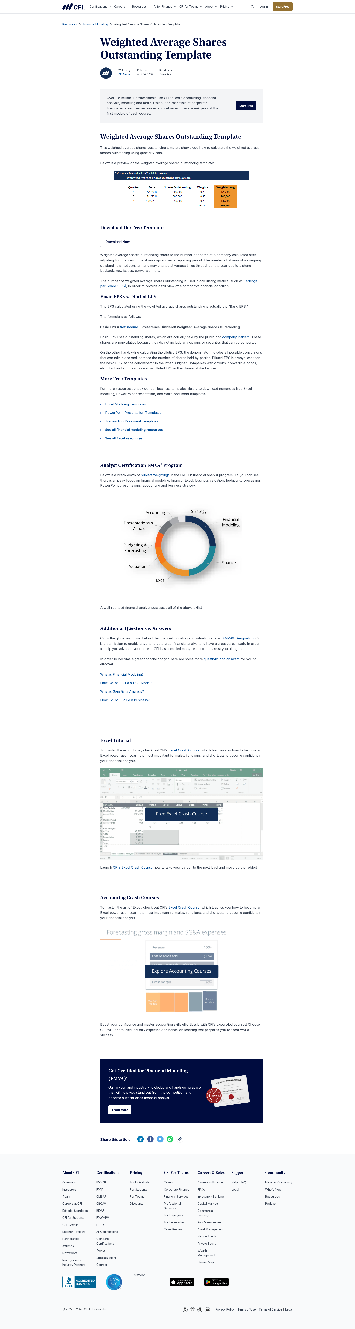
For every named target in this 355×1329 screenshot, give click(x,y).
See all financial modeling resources (134, 430)
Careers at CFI (72, 1203)
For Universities (174, 1222)
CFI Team (124, 74)
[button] (252, 6)
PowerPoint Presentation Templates (133, 412)
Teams (168, 1182)
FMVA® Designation (238, 638)
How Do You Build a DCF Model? (126, 683)
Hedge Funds (207, 1236)
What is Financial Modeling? (122, 674)
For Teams (137, 1196)
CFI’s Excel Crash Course (133, 867)
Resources (139, 6)
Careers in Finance (210, 1182)
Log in (264, 6)
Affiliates (68, 1246)
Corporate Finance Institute (73, 6)
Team (66, 1196)
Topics (101, 1250)
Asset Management (211, 1229)
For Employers (173, 1215)
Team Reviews (174, 1229)
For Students (138, 1189)
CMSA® (101, 1196)
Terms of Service (270, 1309)
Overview (69, 1182)
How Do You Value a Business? (125, 700)
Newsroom (69, 1253)
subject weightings (155, 475)
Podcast (270, 1203)
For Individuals (139, 1182)
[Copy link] (180, 1141)
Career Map (206, 1262)
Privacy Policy (225, 1309)
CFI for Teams (188, 6)
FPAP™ (100, 1189)
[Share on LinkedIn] (140, 1141)
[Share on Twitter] (160, 1141)
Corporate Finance (176, 1189)
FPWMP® (102, 1217)
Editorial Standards (75, 1210)
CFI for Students (73, 1217)
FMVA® (101, 1182)
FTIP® (100, 1225)
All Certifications (107, 1232)
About (209, 6)
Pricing (224, 6)
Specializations (106, 1257)
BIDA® (100, 1210)
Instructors (69, 1189)
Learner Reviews (73, 1232)
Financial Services (176, 1196)
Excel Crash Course (183, 750)
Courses (102, 1264)
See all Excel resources (124, 438)
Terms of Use (246, 1309)
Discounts (136, 1203)
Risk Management (210, 1222)
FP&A (201, 1189)
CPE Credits (70, 1225)
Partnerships (70, 1238)
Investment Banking (211, 1196)
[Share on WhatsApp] (170, 1141)
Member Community (278, 1182)
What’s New (273, 1189)
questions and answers (222, 659)
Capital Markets (208, 1203)
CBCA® (101, 1203)
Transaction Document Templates (131, 421)
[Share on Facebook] (150, 1141)
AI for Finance (163, 6)
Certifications (98, 6)
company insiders (236, 337)
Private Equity (207, 1243)
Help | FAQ (239, 1182)
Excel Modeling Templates (125, 404)
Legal (235, 1189)
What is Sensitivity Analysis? (122, 691)
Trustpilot (138, 1275)
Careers (119, 6)
